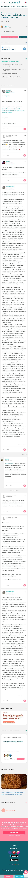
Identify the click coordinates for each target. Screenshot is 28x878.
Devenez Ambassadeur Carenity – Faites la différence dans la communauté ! (13, 717)
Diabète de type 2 (8, 49)
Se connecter (19, 876)
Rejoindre (14, 832)
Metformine (10, 810)
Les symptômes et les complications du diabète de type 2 (13, 65)
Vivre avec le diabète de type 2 (10, 13)
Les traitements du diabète (10, 73)
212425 (7, 759)
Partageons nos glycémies (13, 742)
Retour (2, 10)
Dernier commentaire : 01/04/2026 (11, 751)
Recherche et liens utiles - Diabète (12, 76)
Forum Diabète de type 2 (9, 6)
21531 (13, 759)
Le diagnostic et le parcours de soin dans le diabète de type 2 (14, 69)
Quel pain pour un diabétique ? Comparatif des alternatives (13, 793)
